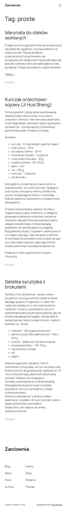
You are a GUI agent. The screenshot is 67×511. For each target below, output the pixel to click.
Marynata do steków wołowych (26, 35)
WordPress (56, 504)
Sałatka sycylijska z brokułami (25, 284)
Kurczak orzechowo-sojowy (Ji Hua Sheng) (28, 102)
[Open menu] (60, 5)
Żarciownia (12, 5)
